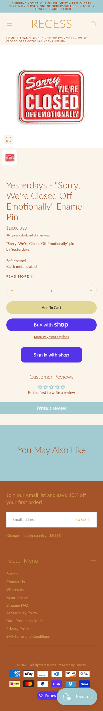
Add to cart (51, 308)
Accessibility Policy (21, 613)
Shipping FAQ (17, 605)
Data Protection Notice (25, 621)
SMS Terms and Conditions (28, 636)
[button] (9, 24)
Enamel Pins (29, 38)
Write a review (51, 408)
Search (11, 574)
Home (10, 38)
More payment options (51, 336)
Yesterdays (20, 249)
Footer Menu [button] (22, 560)
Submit (83, 519)
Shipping (12, 235)
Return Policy (17, 597)
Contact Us (15, 582)
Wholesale (15, 589)
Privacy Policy (17, 629)
